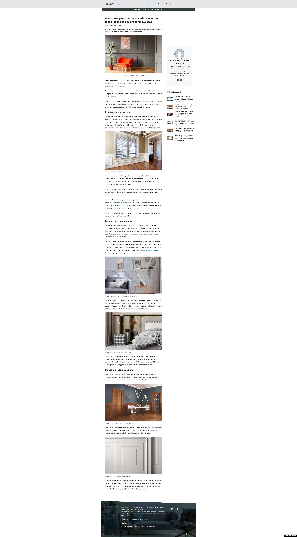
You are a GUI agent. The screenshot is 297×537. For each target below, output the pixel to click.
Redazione (170, 534)
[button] (189, 4)
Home (106, 14)
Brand (177, 4)
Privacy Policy (180, 534)
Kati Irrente (108, 25)
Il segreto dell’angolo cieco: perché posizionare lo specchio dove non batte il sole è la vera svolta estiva (184, 130)
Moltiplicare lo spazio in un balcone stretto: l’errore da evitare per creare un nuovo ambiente (185, 106)
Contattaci (145, 519)
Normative (169, 4)
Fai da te (160, 4)
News (184, 4)
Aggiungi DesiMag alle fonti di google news (148, 9)
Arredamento (151, 4)
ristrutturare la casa (124, 203)
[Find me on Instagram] (178, 80)
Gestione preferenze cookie (290, 535)
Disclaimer (191, 534)
